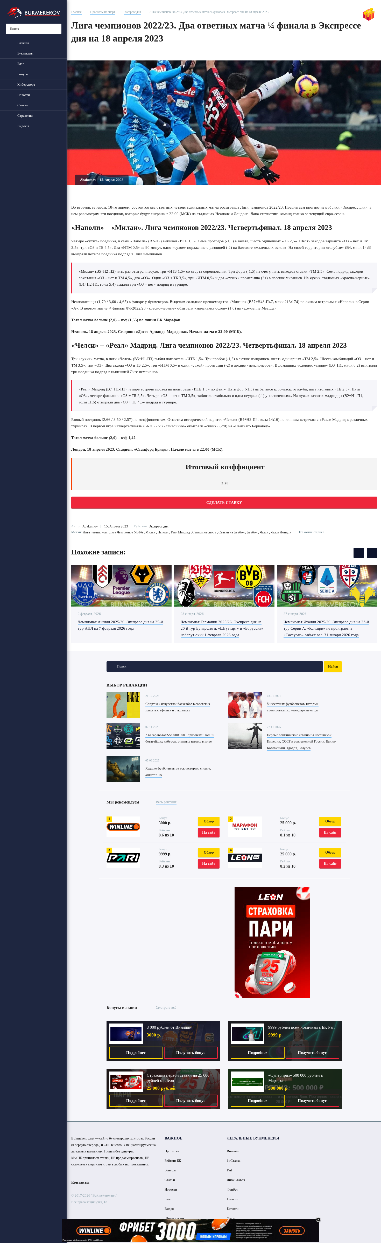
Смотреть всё (166, 1007)
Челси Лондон (281, 532)
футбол (252, 532)
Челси (264, 532)
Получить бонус (190, 1052)
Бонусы (170, 1170)
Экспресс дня (132, 12)
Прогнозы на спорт (102, 12)
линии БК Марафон (162, 320)
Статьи (170, 1180)
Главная (76, 12)
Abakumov (90, 526)
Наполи (163, 532)
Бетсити (232, 1209)
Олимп (231, 1218)
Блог (168, 1199)
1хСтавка (234, 1161)
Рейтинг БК (173, 1161)
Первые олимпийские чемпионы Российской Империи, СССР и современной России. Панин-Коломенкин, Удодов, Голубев (301, 741)
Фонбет (232, 1189)
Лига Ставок (236, 1180)
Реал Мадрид (180, 532)
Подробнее (136, 1052)
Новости (171, 1189)
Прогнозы (172, 1151)
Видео (169, 1209)
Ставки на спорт (204, 532)
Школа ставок (175, 1218)
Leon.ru (232, 1199)
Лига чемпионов (95, 532)
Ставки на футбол (231, 532)
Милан (150, 532)
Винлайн (233, 1151)
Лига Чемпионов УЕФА (126, 532)
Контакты (80, 1182)
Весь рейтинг (166, 802)
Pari (229, 1170)
